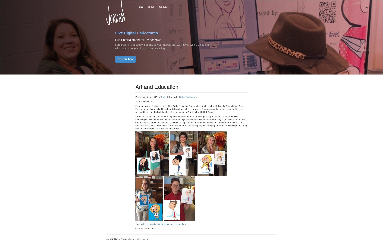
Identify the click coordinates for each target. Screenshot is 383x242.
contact (162, 6)
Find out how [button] (125, 59)
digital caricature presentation (172, 223)
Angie (163, 97)
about (151, 6)
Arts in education (149, 223)
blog (141, 6)
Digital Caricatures (188, 97)
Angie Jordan (115, 12)
